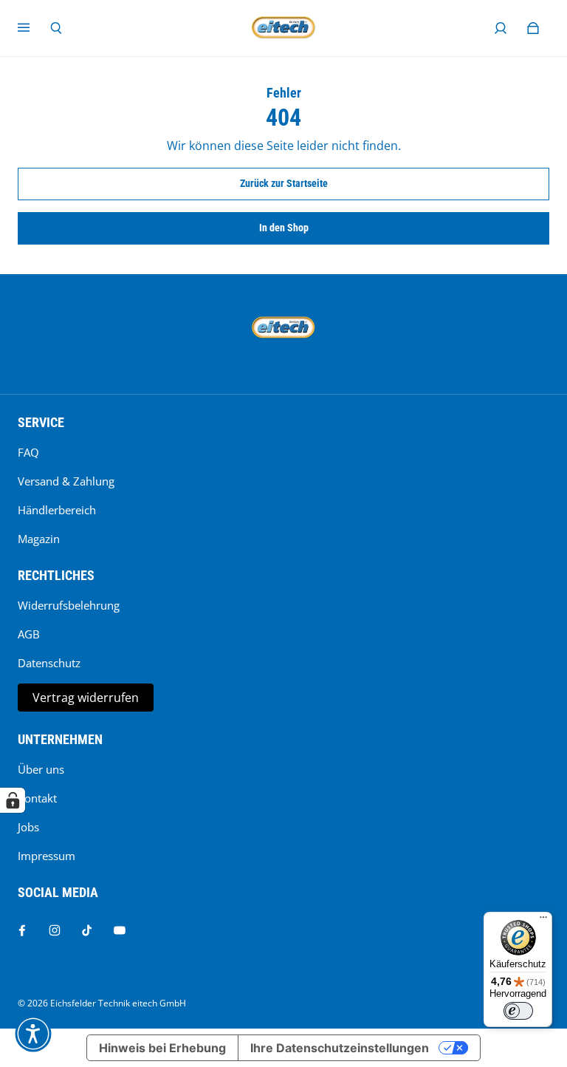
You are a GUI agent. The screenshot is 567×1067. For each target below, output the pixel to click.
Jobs (28, 827)
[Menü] (543, 921)
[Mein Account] (500, 28)
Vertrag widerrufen (85, 697)
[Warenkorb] (533, 28)
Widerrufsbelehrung (69, 605)
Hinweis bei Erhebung (162, 1047)
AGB (29, 634)
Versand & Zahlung (66, 481)
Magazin (39, 539)
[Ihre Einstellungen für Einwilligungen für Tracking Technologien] (12, 800)
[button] (33, 1033)
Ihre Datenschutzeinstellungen (339, 1047)
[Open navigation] (34, 28)
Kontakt (37, 798)
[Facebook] (22, 930)
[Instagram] (54, 930)
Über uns (41, 769)
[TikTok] (87, 930)
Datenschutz (49, 663)
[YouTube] (119, 930)
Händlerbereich (57, 510)
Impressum (46, 856)
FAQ (28, 452)
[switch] (518, 1011)
